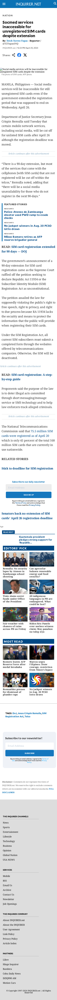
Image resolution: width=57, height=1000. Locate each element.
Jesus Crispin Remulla (29, 713)
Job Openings (10, 903)
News (6, 822)
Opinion (7, 850)
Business (7, 845)
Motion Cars (9, 982)
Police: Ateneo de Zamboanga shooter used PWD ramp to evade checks (26, 215)
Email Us (7, 885)
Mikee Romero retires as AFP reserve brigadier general (23, 238)
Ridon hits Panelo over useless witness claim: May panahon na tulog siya (41, 627)
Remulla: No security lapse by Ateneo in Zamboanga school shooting (15, 572)
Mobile (6, 876)
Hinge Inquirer (11, 964)
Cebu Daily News (12, 973)
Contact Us (8, 894)
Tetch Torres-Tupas (17, 40)
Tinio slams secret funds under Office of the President (14, 598)
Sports (6, 827)
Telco (27, 716)
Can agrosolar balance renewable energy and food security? (40, 572)
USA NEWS (9, 859)
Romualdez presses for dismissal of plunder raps (14, 692)
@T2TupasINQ (10, 43)
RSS (5, 880)
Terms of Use (20, 503)
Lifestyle (7, 836)
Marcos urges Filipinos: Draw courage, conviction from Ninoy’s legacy (40, 665)
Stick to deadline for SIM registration (27, 468)
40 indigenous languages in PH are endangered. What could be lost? (40, 600)
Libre (6, 959)
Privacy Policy (34, 505)
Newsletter (8, 899)
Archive (7, 889)
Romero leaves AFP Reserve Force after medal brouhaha (14, 664)
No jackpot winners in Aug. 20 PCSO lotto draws (28, 227)
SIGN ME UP (29, 495)
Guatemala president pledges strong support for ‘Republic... (35, 539)
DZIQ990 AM (9, 978)
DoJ (15, 713)
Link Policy (8, 934)
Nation (8, 15)
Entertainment (10, 831)
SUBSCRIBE (30, 753)
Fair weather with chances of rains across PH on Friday (14, 626)
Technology (9, 841)
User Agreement (11, 929)
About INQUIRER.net (14, 920)
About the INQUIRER (14, 924)
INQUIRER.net (9, 48)
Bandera (7, 968)
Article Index (9, 943)
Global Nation (10, 855)
